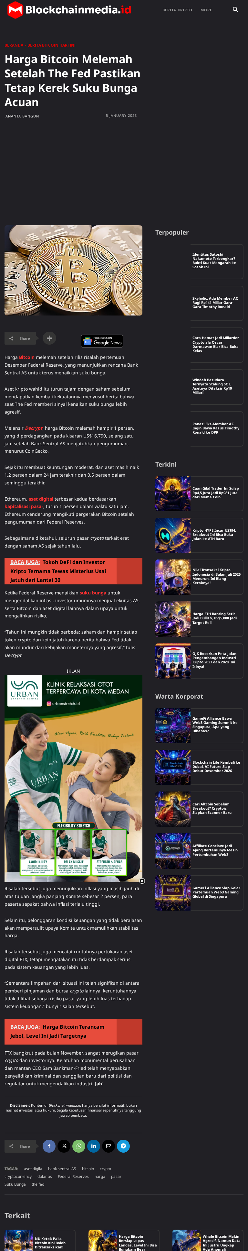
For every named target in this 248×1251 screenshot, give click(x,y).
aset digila (33, 1168)
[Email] (108, 1146)
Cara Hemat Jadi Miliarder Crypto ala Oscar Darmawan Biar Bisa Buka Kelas (215, 344)
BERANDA (14, 45)
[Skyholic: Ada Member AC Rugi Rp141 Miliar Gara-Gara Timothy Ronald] (173, 303)
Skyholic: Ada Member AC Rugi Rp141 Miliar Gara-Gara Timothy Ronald (215, 302)
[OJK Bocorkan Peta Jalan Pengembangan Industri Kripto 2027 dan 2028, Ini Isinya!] (173, 661)
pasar (116, 1176)
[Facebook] (49, 1146)
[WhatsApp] (78, 1146)
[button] (235, 10)
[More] (49, 338)
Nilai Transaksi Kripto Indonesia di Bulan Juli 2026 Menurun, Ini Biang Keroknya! (216, 576)
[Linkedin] (93, 1146)
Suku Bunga (15, 1184)
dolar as (44, 1176)
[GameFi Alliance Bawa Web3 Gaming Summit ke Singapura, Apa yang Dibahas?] (173, 725)
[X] (63, 1146)
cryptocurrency (18, 1176)
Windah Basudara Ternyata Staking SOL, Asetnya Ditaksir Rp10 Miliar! (212, 386)
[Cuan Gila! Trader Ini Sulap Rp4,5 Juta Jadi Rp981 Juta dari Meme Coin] (173, 493)
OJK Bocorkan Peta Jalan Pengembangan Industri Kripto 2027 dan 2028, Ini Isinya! (214, 660)
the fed (38, 1184)
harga (100, 1176)
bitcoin (88, 1168)
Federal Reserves (73, 1176)
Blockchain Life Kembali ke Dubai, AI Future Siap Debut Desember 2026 (216, 766)
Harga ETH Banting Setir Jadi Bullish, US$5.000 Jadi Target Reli (214, 618)
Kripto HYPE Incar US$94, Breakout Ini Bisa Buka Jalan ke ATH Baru (214, 534)
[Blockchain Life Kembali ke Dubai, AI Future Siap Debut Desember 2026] (173, 767)
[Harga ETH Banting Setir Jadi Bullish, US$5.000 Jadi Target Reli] (173, 619)
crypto (105, 1168)
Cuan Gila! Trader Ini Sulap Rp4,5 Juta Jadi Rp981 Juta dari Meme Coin (215, 492)
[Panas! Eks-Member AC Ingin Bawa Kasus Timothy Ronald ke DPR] (173, 429)
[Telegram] (123, 1146)
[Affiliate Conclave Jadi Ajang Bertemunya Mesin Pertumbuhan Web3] (173, 851)
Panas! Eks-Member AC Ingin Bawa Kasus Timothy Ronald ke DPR (215, 428)
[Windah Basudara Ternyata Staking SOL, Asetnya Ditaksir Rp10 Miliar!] (173, 386)
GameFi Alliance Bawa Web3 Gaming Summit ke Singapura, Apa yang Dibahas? (215, 725)
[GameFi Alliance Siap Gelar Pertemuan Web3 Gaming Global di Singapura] (173, 893)
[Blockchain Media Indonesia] (69, 10)
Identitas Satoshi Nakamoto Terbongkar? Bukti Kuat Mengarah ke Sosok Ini (214, 261)
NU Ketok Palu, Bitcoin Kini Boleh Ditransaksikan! (50, 1242)
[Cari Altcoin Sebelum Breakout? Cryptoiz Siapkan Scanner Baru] (173, 809)
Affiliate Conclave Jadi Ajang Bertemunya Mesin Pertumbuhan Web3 (215, 850)
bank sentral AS (62, 1168)
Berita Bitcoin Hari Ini (51, 45)
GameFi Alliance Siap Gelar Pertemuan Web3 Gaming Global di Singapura (216, 892)
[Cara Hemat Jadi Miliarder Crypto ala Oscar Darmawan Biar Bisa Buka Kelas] (173, 345)
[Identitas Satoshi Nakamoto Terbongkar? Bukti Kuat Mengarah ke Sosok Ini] (173, 261)
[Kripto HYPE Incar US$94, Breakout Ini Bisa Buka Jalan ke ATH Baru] (173, 535)
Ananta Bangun (22, 116)
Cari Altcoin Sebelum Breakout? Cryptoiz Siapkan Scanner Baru (212, 808)
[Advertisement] (124, 173)
